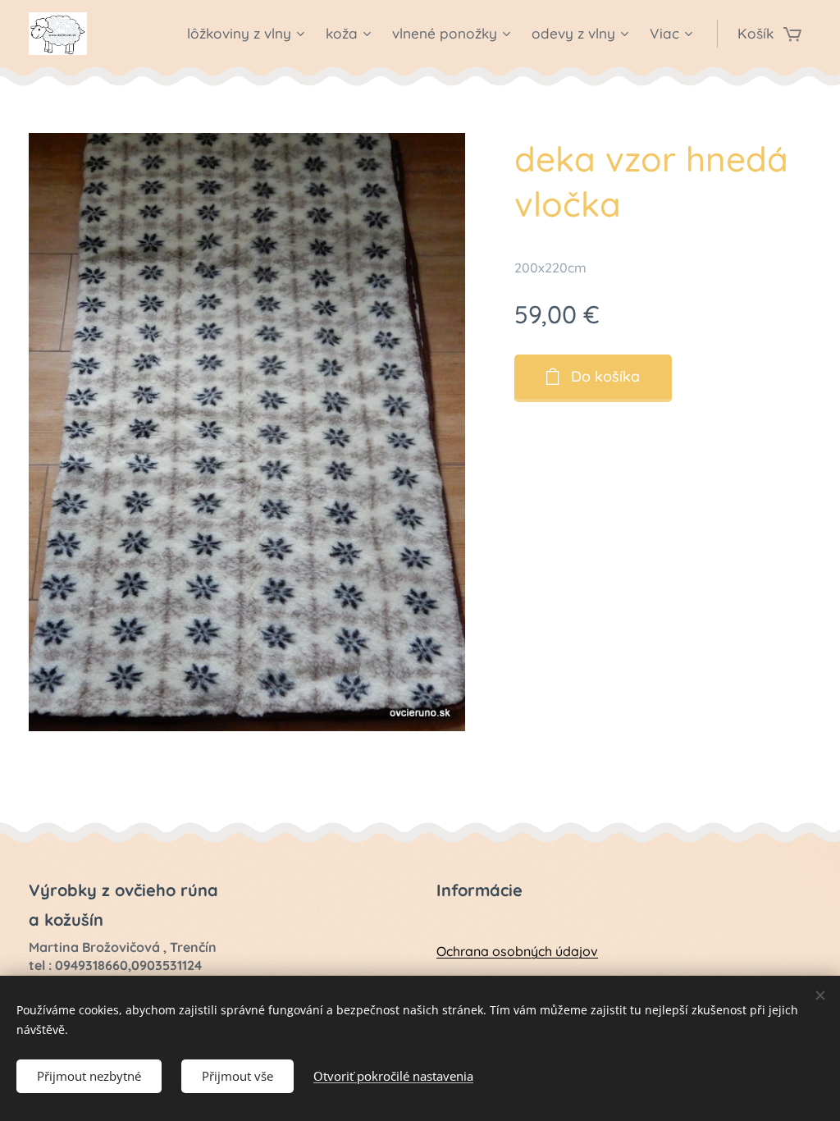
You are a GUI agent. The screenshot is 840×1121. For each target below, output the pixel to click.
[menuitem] (248, 33)
